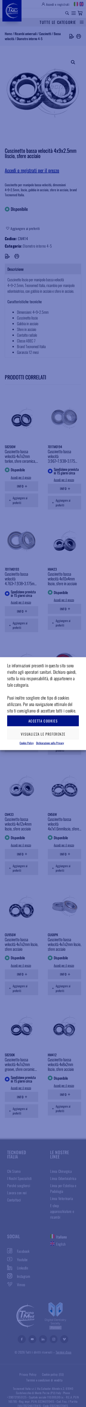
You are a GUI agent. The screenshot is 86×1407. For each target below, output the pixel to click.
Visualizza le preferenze (43, 734)
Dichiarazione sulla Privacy (50, 743)
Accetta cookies (43, 720)
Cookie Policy (27, 743)
